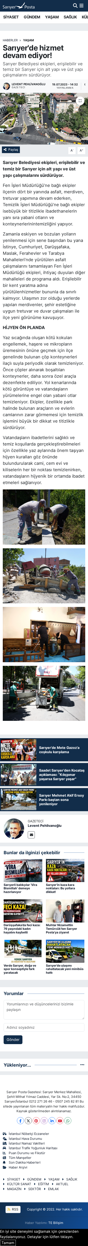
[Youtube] (59, 1120)
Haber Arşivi (18, 1167)
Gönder (13, 1039)
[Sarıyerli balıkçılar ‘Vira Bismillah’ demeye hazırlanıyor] (23, 870)
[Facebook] (20, 1120)
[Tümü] (82, 1065)
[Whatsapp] (67, 1120)
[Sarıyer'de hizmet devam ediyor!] (44, 119)
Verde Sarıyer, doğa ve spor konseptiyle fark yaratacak (20, 969)
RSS (14, 1209)
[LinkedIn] (52, 1120)
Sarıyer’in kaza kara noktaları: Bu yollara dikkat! (60, 888)
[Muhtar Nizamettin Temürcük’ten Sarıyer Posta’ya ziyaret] (65, 910)
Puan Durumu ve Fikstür (27, 1153)
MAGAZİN (14, 1189)
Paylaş (13, 150)
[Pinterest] (36, 1120)
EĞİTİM (43, 1184)
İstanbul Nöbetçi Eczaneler (29, 1134)
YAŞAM (52, 17)
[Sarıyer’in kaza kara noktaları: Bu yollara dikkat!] (65, 870)
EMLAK (53, 1189)
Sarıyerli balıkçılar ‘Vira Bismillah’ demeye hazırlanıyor (20, 888)
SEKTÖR (34, 1189)
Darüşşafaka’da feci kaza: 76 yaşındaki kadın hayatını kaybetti (22, 928)
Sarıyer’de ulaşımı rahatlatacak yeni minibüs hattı (65, 969)
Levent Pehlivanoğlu (45, 825)
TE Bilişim (55, 1223)
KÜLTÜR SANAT (19, 1184)
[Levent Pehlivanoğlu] (14, 828)
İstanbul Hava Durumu (25, 1139)
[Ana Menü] (81, 5)
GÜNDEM (32, 17)
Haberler (10, 40)
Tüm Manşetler (20, 1158)
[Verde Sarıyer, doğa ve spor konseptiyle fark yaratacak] (23, 951)
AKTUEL (62, 1184)
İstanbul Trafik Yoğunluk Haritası (33, 1148)
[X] (28, 1120)
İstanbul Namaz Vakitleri (27, 1143)
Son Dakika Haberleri (25, 1162)
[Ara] (75, 5)
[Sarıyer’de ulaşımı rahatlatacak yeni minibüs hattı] (65, 951)
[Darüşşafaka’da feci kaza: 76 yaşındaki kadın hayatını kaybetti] (23, 910)
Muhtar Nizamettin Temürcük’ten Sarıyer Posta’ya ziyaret (61, 928)
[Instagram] (44, 1120)
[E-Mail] (31, 834)
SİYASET (11, 17)
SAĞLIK (70, 17)
